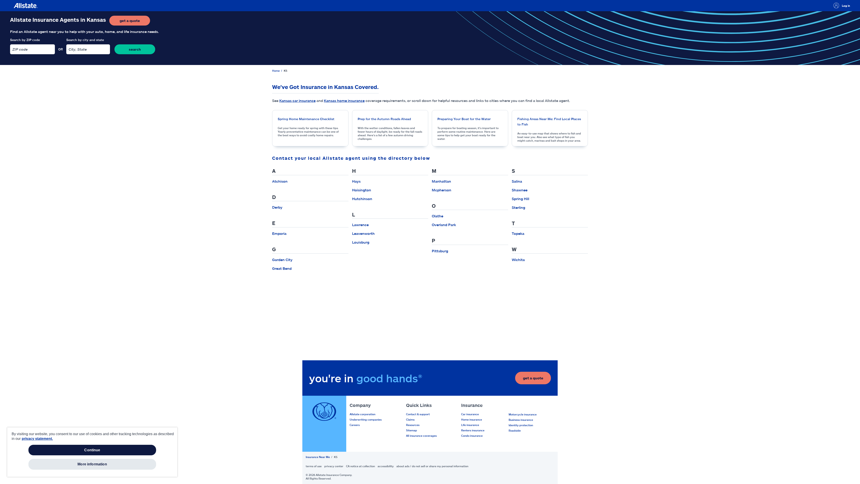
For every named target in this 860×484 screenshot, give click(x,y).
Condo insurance (472, 435)
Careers (355, 424)
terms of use (314, 466)
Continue (92, 450)
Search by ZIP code (25, 40)
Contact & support (418, 414)
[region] (92, 452)
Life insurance (470, 424)
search (135, 49)
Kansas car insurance (297, 100)
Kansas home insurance (344, 100)
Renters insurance (472, 430)
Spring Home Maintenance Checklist (306, 119)
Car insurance (470, 414)
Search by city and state (85, 40)
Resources (412, 424)
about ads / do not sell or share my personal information (432, 466)
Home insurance (471, 419)
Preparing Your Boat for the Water (464, 119)
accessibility (386, 466)
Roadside (515, 430)
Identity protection (521, 425)
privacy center (333, 466)
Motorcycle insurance (523, 414)
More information (92, 464)
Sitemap (411, 430)
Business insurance (521, 419)
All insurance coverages (421, 435)
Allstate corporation (362, 414)
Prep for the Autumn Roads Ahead (384, 119)
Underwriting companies (366, 419)
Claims (410, 419)
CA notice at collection (360, 466)
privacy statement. (37, 439)
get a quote (135, 21)
